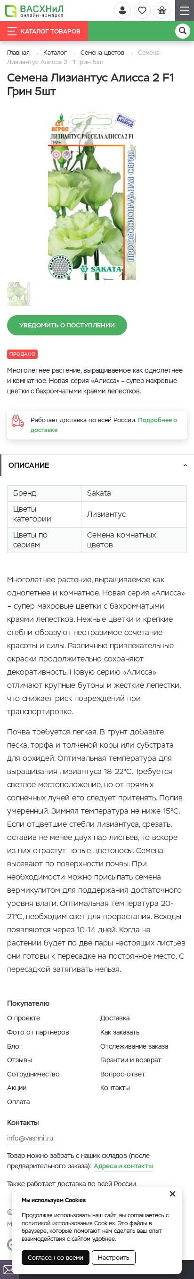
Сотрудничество (33, 1074)
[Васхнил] (34, 11)
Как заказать (119, 1032)
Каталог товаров (51, 31)
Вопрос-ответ (122, 1074)
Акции (16, 1087)
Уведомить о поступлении (67, 325)
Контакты (115, 1087)
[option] (92, 195)
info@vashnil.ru (30, 1138)
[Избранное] (142, 10)
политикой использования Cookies (68, 1223)
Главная (18, 53)
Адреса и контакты (123, 1166)
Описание (28, 465)
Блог (14, 1046)
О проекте (23, 1018)
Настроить (113, 1258)
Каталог (55, 53)
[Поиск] (182, 31)
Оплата (18, 1102)
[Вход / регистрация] (122, 10)
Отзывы (19, 1060)
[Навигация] (184, 10)
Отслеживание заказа (134, 1046)
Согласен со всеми (55, 1258)
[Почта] (9, 1269)
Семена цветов (102, 53)
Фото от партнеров (38, 1032)
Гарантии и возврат (130, 1060)
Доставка (114, 1018)
